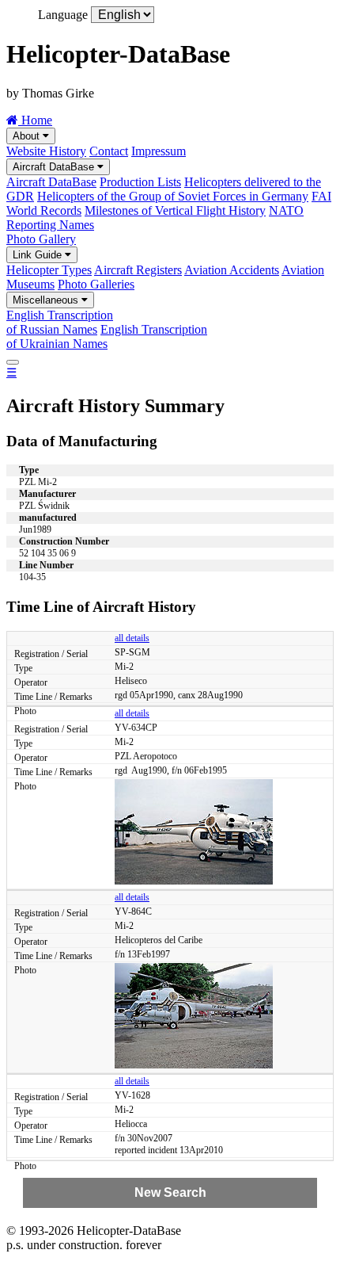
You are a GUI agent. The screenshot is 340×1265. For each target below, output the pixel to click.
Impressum (158, 151)
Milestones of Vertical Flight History (175, 210)
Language (63, 14)
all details (132, 638)
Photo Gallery (41, 239)
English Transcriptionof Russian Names (59, 322)
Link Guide (39, 255)
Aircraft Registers (138, 270)
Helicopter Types (49, 270)
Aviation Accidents (231, 270)
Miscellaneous (47, 300)
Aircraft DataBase (55, 167)
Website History (46, 151)
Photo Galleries (96, 284)
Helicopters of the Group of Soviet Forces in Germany (172, 196)
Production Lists (140, 182)
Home (35, 120)
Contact (108, 151)
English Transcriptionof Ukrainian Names (106, 336)
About (28, 136)
